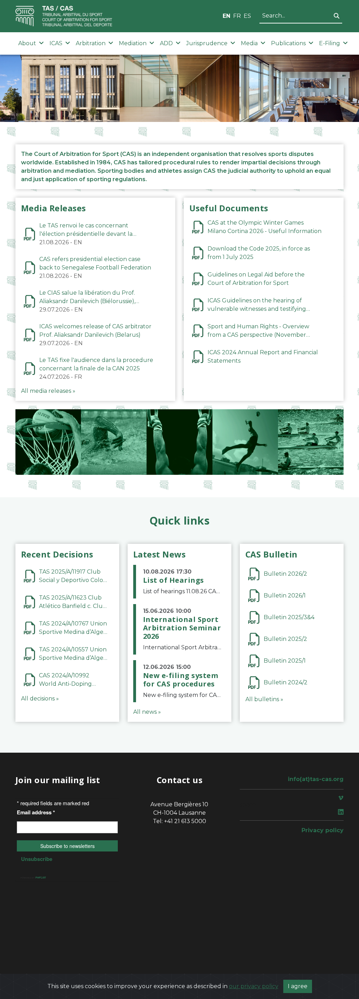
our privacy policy (253, 986)
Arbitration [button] (91, 43)
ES (247, 16)
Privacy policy (323, 830)
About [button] (27, 43)
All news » (147, 712)
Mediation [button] (133, 43)
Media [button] (249, 43)
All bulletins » (264, 699)
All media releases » (48, 391)
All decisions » (40, 698)
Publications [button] (288, 43)
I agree (297, 986)
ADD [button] (166, 43)
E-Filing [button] (329, 43)
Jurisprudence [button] (207, 43)
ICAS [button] (55, 43)
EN (226, 16)
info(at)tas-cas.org (316, 779)
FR (237, 16)
